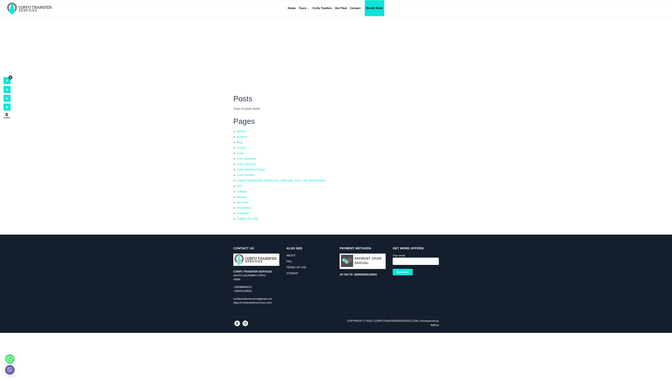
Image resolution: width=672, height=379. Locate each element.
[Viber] (10, 370)
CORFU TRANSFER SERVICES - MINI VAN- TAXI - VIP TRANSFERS (281, 180)
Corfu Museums (246, 158)
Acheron (242, 136)
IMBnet (435, 325)
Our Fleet (242, 202)
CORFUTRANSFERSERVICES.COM (396, 320)
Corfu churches (246, 164)
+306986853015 (242, 286)
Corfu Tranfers (245, 175)
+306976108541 (242, 291)
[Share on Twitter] (7, 92)
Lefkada (242, 191)
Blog (239, 142)
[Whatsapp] (10, 359)
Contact (241, 147)
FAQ (239, 186)
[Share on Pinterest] (7, 109)
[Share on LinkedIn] (7, 100)
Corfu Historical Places (251, 169)
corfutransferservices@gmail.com (252, 298)
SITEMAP (243, 213)
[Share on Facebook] (7, 83)
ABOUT (241, 131)
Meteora (242, 196)
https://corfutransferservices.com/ (252, 302)
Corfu (240, 153)
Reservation (244, 207)
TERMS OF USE (247, 218)
